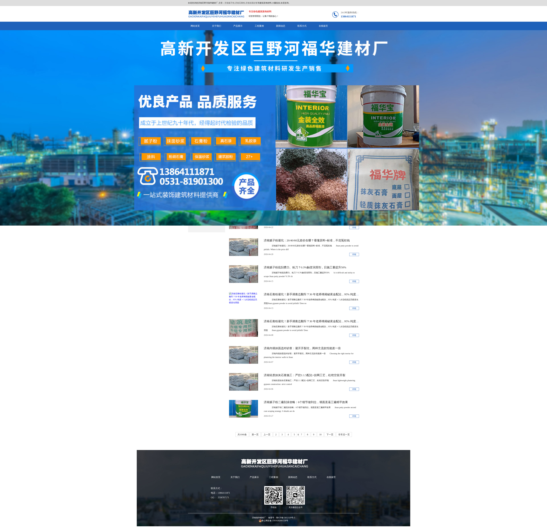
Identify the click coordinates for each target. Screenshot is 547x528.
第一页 (255, 434)
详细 (354, 227)
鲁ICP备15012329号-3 (285, 518)
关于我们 (216, 26)
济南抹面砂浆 (252, 3)
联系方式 (302, 26)
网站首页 (195, 26)
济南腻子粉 (229, 3)
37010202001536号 (280, 521)
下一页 (329, 434)
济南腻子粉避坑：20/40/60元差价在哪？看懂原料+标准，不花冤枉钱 (307, 240)
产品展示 (237, 26)
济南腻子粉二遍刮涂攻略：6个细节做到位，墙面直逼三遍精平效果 (306, 402)
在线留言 (323, 26)
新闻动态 (280, 26)
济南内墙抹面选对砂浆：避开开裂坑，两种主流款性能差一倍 (302, 348)
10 (320, 434)
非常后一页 (344, 434)
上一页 (267, 434)
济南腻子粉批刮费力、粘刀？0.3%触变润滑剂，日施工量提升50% (305, 267)
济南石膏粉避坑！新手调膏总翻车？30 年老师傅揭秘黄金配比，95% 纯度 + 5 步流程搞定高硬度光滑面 (328, 294)
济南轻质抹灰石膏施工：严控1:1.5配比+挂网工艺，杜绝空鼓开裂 (304, 375)
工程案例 (259, 26)
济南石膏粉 (240, 3)
